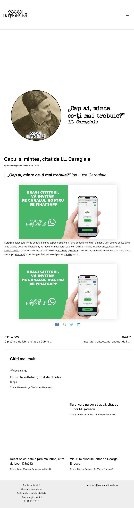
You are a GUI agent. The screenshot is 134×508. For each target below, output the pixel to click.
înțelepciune (99, 246)
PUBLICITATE (31, 501)
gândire (68, 254)
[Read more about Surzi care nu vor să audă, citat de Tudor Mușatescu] (98, 384)
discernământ (11, 250)
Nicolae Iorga (23, 387)
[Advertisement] (67, 54)
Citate (13, 387)
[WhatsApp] (64, 324)
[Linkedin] (78, 324)
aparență (62, 250)
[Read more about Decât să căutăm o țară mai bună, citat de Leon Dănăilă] (38, 438)
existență (20, 254)
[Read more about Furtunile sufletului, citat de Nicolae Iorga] (18, 370)
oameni (99, 242)
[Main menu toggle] (127, 14)
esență (74, 250)
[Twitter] (71, 324)
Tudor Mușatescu (85, 414)
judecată (112, 246)
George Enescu (84, 469)
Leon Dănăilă (23, 469)
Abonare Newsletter (31, 489)
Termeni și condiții (32, 497)
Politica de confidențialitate (31, 493)
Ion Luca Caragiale (89, 175)
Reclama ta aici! (31, 485)
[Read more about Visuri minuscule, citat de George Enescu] (98, 438)
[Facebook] (57, 324)
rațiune (83, 242)
